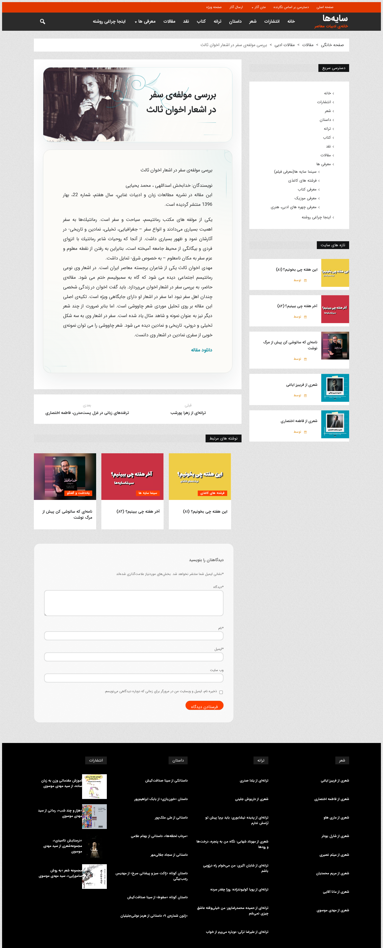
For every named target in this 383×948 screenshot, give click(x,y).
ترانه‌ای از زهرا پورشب (188, 413)
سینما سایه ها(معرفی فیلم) (295, 172)
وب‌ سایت (217, 670)
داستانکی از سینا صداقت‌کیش (166, 780)
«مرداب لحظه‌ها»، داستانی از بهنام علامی (159, 836)
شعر (252, 21)
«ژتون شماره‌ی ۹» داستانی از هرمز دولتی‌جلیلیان (154, 916)
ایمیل (219, 649)
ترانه (217, 21)
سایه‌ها (335, 18)
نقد (186, 21)
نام (221, 628)
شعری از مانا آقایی (336, 892)
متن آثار (260, 7)
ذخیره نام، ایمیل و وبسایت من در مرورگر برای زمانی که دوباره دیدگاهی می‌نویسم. (160, 691)
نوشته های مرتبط (223, 438)
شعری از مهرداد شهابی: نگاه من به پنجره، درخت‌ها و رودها (232, 844)
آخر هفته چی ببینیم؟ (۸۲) (138, 512)
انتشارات (272, 21)
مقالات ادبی (285, 45)
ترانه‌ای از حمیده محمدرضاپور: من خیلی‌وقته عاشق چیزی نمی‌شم (232, 911)
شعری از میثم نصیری (334, 855)
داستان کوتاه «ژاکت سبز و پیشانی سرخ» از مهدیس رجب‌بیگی (151, 876)
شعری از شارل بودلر (335, 836)
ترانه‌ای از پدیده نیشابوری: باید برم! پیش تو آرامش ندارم (236, 820)
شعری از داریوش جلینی (251, 799)
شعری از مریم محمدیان (332, 873)
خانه (291, 21)
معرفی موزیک (306, 198)
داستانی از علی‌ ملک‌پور (171, 817)
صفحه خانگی (332, 45)
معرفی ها (147, 21)
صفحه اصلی (325, 7)
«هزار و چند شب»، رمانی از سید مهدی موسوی (60, 813)
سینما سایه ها (148, 493)
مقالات (169, 21)
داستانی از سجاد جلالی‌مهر (169, 855)
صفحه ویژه (214, 7)
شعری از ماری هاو (336, 817)
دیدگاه (218, 587)
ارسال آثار (236, 7)
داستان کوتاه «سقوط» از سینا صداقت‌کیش (157, 897)
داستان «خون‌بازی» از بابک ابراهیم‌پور (161, 799)
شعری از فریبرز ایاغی (301, 385)
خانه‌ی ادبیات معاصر (331, 26)
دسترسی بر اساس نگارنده (291, 7)
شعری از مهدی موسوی (333, 910)
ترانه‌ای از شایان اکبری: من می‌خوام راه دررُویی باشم (235, 868)
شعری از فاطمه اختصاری (299, 421)
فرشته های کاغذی (212, 493)
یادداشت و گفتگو (78, 493)
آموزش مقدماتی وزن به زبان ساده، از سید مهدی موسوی (61, 783)
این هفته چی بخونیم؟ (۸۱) (205, 512)
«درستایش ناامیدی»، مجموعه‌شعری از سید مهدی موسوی (62, 846)
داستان (235, 21)
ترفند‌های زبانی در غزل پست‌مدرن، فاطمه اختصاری (87, 413)
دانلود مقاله (201, 350)
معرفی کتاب (307, 189)
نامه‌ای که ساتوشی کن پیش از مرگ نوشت (67, 515)
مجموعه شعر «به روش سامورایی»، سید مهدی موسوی (60, 873)
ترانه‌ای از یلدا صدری (254, 780)
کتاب (201, 21)
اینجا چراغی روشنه (109, 21)
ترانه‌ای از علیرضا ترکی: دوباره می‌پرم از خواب (237, 932)
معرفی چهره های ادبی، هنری (294, 207)
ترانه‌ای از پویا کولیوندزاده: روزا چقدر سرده (239, 889)
